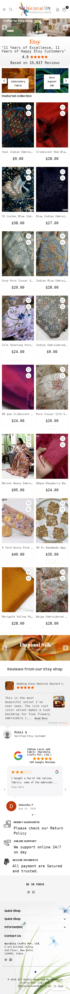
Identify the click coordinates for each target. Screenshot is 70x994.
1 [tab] (30, 32)
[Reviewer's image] (59, 705)
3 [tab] (37, 32)
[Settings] (57, 9)
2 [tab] (33, 32)
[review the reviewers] (57, 772)
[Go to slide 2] (35, 814)
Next (65, 27)
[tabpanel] (35, 27)
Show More (17, 787)
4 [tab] (40, 32)
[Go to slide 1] (32, 814)
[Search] (11, 9)
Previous (4, 27)
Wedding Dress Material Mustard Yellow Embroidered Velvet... (41, 683)
